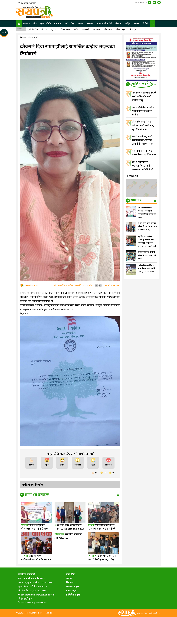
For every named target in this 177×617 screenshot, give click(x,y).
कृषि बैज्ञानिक (33, 29)
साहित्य (128, 23)
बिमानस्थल (108, 29)
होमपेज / (23, 37)
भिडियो (145, 23)
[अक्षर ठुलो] (100, 285)
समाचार (26, 23)
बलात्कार (97, 29)
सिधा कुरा (133, 29)
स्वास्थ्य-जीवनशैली (104, 23)
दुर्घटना (54, 29)
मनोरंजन (90, 23)
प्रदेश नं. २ (31, 37)
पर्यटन (76, 29)
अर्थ (66, 23)
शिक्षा (73, 23)
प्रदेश (35, 23)
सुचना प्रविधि (45, 23)
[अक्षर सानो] (96, 285)
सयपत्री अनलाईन (31, 285)
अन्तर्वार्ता (57, 23)
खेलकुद (118, 23)
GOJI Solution (154, 613)
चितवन (44, 29)
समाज (80, 23)
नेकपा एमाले (65, 29)
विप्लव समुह (121, 29)
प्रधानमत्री (86, 29)
